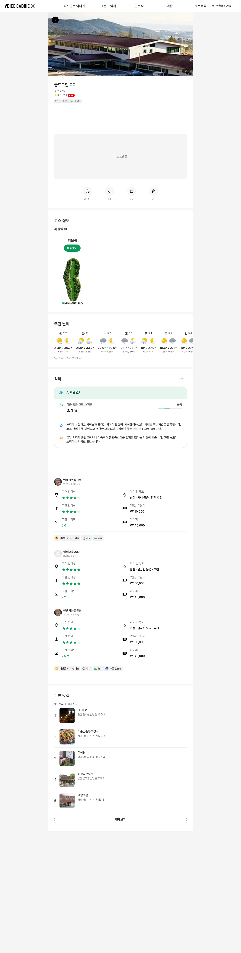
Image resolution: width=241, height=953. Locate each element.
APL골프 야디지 (74, 6)
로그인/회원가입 (222, 6)
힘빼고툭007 (71, 552)
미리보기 (72, 248)
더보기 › (182, 378)
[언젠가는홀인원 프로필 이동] (58, 482)
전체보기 (120, 819)
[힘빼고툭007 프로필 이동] (58, 553)
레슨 (170, 6)
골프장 (139, 6)
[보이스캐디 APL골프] (20, 6)
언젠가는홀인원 (72, 480)
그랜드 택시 (108, 6)
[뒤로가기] (55, 20)
